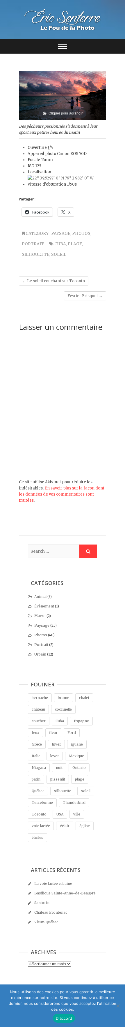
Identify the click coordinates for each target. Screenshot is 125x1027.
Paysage (60, 233)
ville (76, 814)
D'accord (64, 1018)
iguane (77, 744)
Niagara (39, 767)
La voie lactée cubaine (53, 883)
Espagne (81, 721)
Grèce (37, 744)
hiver (56, 744)
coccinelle (63, 709)
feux (35, 732)
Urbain (40, 654)
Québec (38, 791)
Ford (71, 732)
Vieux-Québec (46, 922)
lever (54, 756)
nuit (59, 767)
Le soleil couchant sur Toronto (53, 281)
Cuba (60, 243)
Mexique (76, 756)
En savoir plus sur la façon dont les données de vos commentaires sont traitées (61, 494)
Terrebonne (42, 802)
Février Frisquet (85, 295)
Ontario (79, 767)
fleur (53, 732)
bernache (40, 697)
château (38, 709)
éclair (64, 826)
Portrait (33, 243)
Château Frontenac (50, 912)
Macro (40, 616)
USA (59, 814)
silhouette (35, 254)
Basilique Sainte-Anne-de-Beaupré (65, 893)
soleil (58, 254)
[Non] (118, 1006)
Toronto (39, 814)
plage (75, 243)
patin (36, 779)
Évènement (44, 606)
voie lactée (41, 826)
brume (63, 697)
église (84, 826)
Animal (40, 596)
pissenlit (57, 779)
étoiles (37, 837)
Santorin (41, 903)
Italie (36, 756)
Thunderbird (74, 802)
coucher (39, 721)
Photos (81, 233)
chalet (84, 697)
